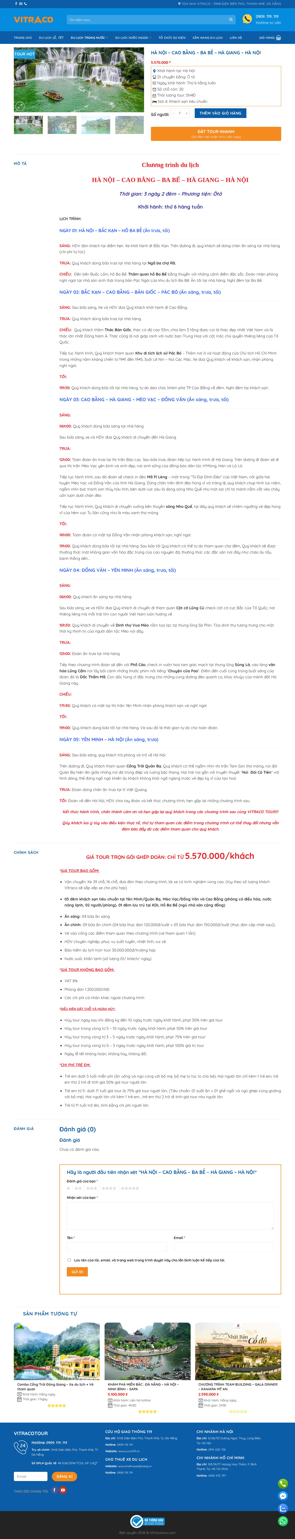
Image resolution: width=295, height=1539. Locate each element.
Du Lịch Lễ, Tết (51, 37)
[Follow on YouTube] (63, 1490)
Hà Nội (189, 70)
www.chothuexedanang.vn (135, 1466)
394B (54, 1449)
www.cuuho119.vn (129, 1451)
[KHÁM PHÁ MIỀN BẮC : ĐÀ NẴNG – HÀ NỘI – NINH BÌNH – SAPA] (147, 1351)
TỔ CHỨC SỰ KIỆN (172, 37)
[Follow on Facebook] (16, 4)
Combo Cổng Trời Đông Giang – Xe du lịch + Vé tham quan (55, 1386)
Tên (71, 1238)
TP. (96, 1449)
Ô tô (191, 76)
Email (179, 1238)
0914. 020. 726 (217, 1449)
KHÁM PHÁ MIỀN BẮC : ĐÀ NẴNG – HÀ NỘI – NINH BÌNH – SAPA (143, 1386)
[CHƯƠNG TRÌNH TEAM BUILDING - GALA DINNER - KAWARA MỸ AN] (238, 1351)
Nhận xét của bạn (82, 1197)
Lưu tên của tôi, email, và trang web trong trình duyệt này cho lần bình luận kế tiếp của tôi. (149, 1260)
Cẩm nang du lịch (208, 37)
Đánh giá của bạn (82, 1181)
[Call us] (25, 4)
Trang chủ (23, 37)
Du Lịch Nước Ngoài (131, 37)
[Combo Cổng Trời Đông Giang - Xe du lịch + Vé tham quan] (57, 1351)
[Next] (136, 79)
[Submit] (231, 20)
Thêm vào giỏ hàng (221, 113)
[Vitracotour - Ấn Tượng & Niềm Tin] (33, 19)
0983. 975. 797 (217, 1475)
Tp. (162, 1438)
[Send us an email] (20, 4)
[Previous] (22, 79)
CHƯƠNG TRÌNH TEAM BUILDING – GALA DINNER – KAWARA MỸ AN (237, 1386)
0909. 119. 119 (267, 16)
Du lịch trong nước (88, 37)
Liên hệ (236, 37)
